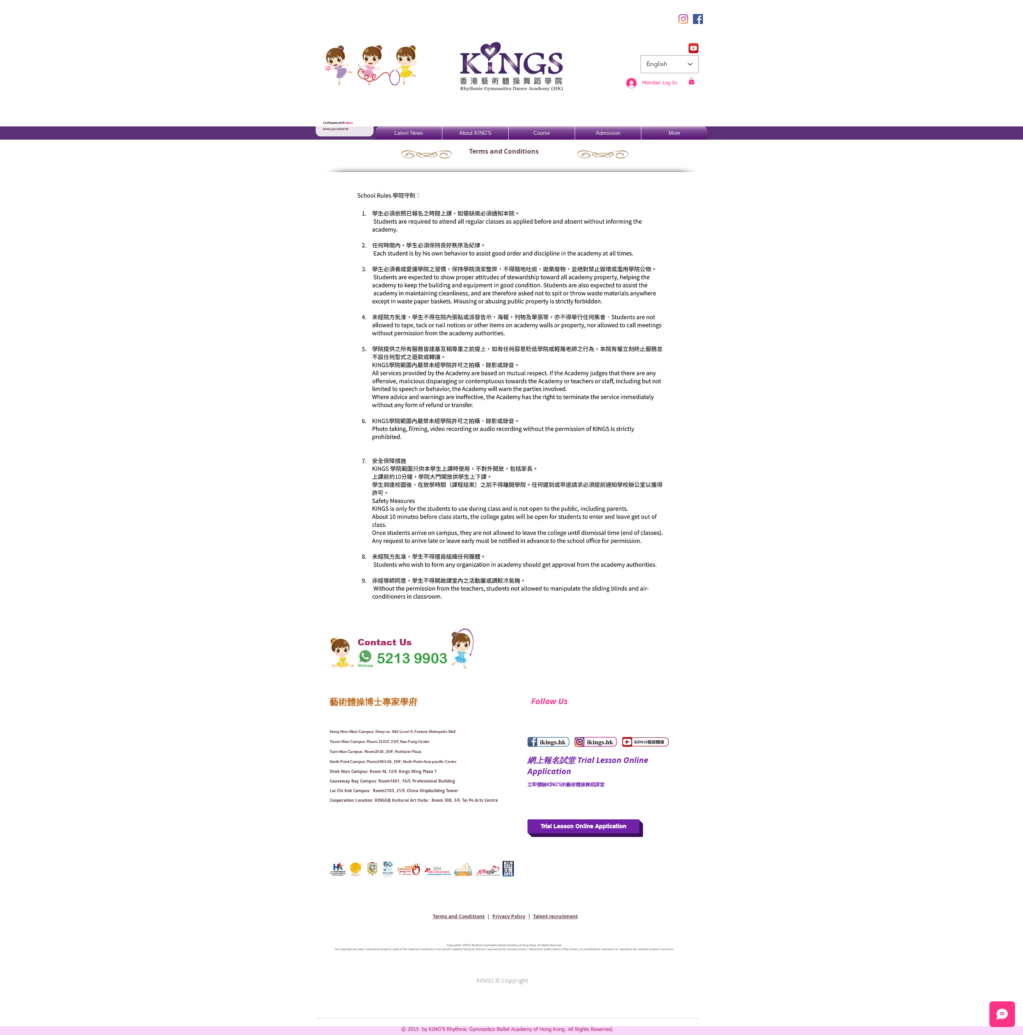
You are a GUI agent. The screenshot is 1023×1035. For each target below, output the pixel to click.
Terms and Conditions (459, 916)
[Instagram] (683, 19)
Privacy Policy (508, 916)
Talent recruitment (555, 916)
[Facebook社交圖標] (698, 19)
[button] (692, 80)
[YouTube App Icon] (694, 48)
